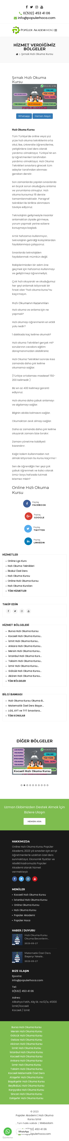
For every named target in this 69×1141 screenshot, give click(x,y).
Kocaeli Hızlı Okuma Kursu (30, 894)
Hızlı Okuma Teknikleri (21, 566)
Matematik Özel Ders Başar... (26, 705)
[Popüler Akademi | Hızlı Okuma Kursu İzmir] (29, 30)
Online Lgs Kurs (17, 561)
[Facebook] (27, 504)
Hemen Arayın (43, 116)
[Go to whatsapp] (8, 1132)
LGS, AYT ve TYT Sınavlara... (24, 710)
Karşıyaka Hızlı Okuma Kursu (26, 1090)
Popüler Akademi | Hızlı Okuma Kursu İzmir (34, 1117)
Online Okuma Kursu (26, 905)
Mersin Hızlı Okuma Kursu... (24, 651)
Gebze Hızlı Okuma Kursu (26, 1040)
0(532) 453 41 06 (36, 13)
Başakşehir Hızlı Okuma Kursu (26, 1081)
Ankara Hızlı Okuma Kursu (26, 1060)
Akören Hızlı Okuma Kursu (26, 1044)
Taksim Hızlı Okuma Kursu (26, 1069)
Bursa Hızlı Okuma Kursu (23, 631)
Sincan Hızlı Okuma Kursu (26, 1094)
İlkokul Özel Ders (18, 571)
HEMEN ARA (35, 821)
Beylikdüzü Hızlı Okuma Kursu (26, 1086)
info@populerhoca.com (36, 18)
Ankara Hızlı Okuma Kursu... (25, 646)
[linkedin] (28, 541)
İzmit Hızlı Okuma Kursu (26, 1048)
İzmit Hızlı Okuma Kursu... (23, 641)
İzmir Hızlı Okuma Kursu (26, 1065)
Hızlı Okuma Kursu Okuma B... (26, 700)
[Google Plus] (28, 516)
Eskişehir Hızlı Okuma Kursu (26, 1098)
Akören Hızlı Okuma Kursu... (24, 676)
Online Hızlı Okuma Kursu (23, 581)
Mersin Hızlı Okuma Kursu (26, 1031)
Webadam (46, 1123)
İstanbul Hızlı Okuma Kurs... (25, 656)
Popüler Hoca (22, 920)
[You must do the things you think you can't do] (17, 939)
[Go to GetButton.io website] (8, 1138)
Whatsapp (24, 116)
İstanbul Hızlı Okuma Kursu (30, 900)
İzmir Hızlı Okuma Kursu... (23, 666)
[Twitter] (28, 529)
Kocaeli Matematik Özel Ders (26, 1073)
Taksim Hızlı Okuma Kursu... (25, 661)
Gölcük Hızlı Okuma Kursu (26, 1035)
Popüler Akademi (24, 915)
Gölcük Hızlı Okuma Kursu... (24, 671)
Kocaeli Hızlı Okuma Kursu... (25, 636)
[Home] (17, 54)
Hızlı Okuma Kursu (19, 576)
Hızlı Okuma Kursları (20, 586)
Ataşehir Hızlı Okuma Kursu (26, 1077)
